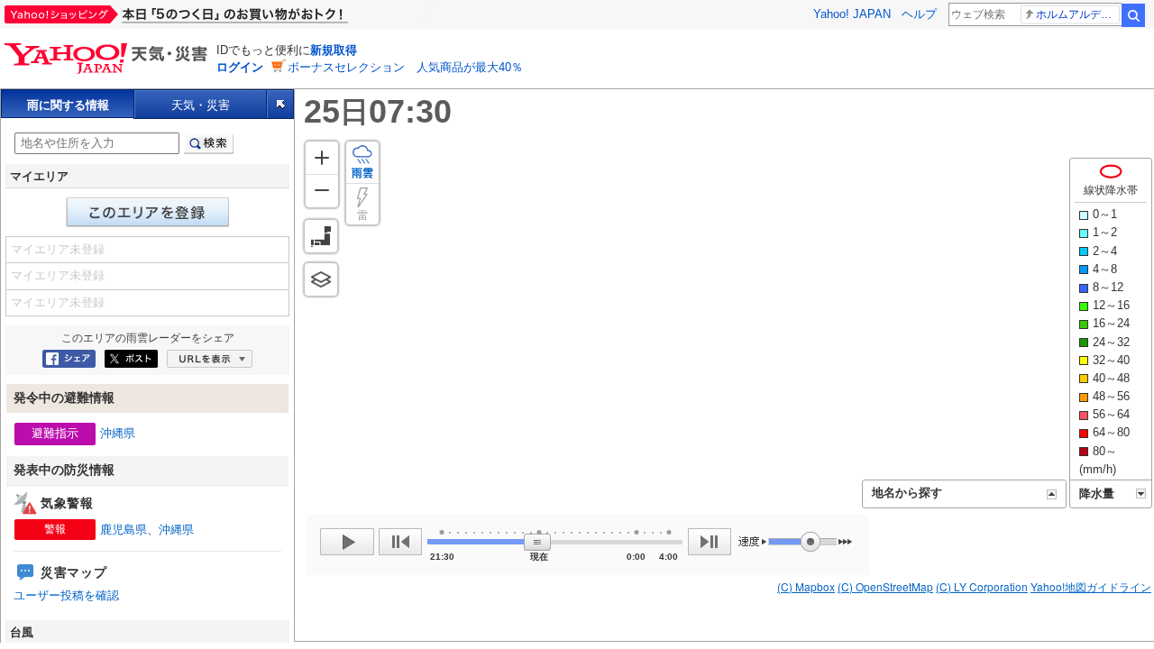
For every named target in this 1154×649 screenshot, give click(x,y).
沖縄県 (117, 433)
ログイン (239, 67)
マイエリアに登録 (148, 212)
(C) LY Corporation (982, 586)
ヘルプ (919, 14)
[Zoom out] (322, 190)
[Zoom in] (322, 158)
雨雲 (362, 173)
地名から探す (907, 492)
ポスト (131, 359)
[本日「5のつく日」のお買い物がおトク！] (216, 14)
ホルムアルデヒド (1078, 14)
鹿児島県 (123, 529)
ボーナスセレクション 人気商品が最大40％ (405, 67)
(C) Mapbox (806, 586)
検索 (1133, 15)
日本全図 (321, 236)
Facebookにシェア (69, 359)
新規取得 (333, 50)
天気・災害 (200, 105)
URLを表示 (209, 359)
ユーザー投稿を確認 (66, 595)
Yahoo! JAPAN (852, 14)
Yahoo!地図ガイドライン (1090, 586)
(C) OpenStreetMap (885, 586)
